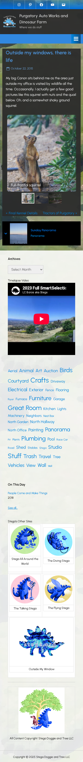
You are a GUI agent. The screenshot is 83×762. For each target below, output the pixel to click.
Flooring (62, 390)
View (31, 465)
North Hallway (42, 421)
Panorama (37, 235)
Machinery (16, 415)
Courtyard (18, 381)
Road (11, 447)
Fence (49, 390)
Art (39, 370)
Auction (51, 370)
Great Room (25, 408)
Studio (55, 447)
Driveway (58, 381)
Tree (56, 456)
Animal (26, 370)
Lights (61, 409)
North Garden (18, 422)
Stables (33, 447)
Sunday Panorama (43, 230)
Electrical (17, 389)
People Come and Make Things (27, 493)
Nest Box (48, 416)
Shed (21, 447)
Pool (51, 439)
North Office (17, 430)
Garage (59, 399)
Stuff (14, 456)
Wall (42, 465)
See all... (13, 507)
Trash (30, 456)
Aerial (12, 371)
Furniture (40, 398)
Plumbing (33, 438)
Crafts (39, 380)
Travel (45, 456)
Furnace (21, 399)
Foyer (11, 399)
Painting (35, 429)
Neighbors (34, 416)
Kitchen (49, 409)
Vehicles (16, 465)
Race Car (62, 439)
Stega (42, 447)
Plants (16, 439)
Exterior (36, 389)
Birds (66, 370)
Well (50, 466)
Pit (9, 439)
